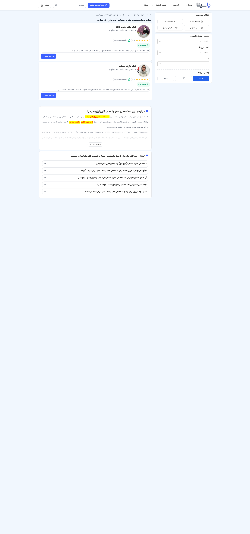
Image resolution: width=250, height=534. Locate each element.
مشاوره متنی (168, 21)
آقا (183, 78)
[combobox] (207, 41)
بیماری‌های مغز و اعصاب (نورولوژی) (108, 15)
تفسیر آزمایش (160, 5)
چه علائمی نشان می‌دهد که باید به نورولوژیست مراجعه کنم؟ (122, 184)
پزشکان (189, 5)
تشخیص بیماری (168, 27)
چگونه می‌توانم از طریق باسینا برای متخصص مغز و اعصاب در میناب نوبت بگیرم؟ (114, 170)
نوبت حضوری (195, 21)
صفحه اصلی (146, 15)
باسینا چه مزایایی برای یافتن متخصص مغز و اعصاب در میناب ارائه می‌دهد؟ (116, 191)
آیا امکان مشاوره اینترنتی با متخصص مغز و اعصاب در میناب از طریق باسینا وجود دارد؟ (112, 177)
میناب (127, 15)
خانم (165, 78)
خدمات (176, 5)
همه (201, 78)
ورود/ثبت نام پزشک (97, 5)
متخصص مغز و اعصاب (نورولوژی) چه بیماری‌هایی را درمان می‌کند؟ (120, 163)
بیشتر (145, 5)
